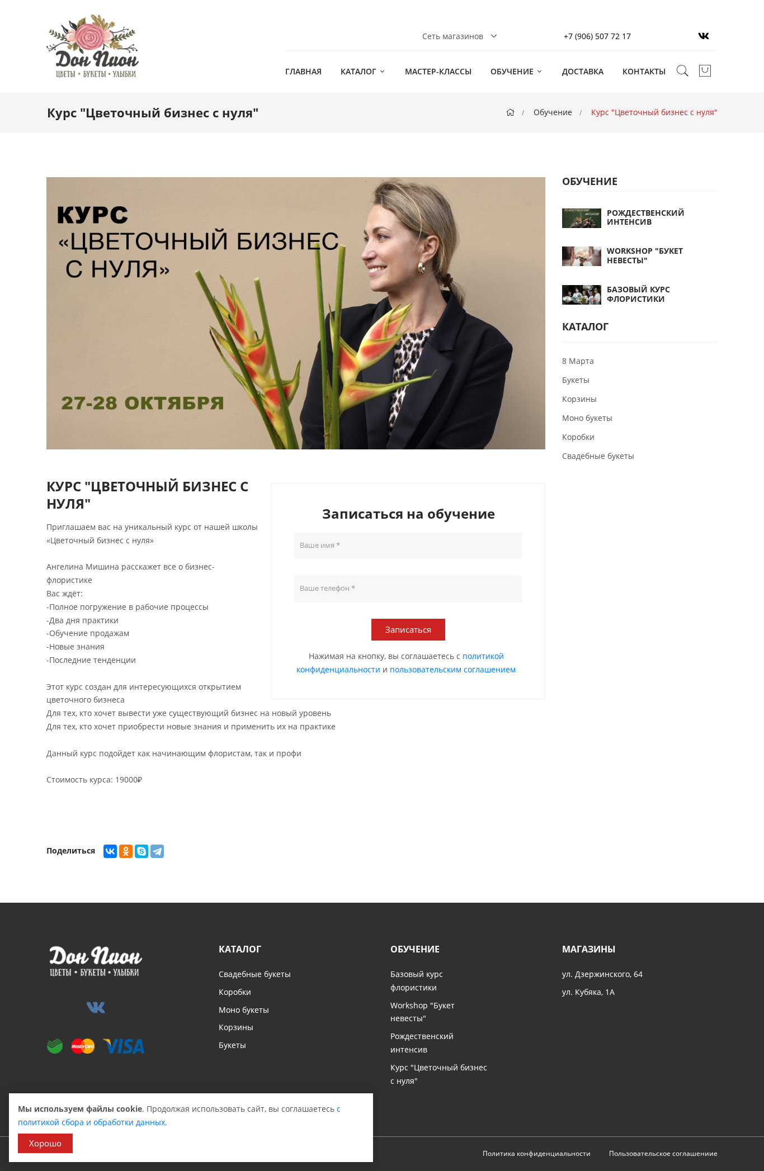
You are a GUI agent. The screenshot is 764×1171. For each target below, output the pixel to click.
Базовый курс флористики (638, 294)
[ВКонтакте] (110, 851)
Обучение (513, 71)
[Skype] (141, 851)
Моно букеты (587, 418)
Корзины (579, 399)
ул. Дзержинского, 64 (602, 974)
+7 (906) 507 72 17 (597, 36)
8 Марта (578, 360)
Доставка (582, 71)
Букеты (575, 379)
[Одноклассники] (126, 851)
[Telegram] (157, 851)
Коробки (578, 437)
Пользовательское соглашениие (663, 1153)
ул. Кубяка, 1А (588, 992)
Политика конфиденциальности (537, 1153)
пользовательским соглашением (453, 669)
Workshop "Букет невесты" (645, 255)
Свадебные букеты (598, 456)
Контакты (644, 71)
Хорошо (45, 1143)
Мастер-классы (438, 71)
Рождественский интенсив (646, 217)
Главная (303, 71)
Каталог (360, 71)
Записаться (408, 629)
